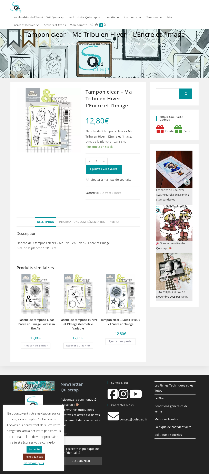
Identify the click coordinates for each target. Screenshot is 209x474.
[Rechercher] (185, 93)
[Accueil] (47, 43)
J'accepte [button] (34, 449)
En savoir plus (34, 463)
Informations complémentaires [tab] (82, 222)
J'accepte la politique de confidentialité (80, 451)
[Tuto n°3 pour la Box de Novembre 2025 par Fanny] (174, 271)
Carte (186, 131)
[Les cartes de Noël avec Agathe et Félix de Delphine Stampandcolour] (174, 169)
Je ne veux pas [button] (34, 456)
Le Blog (159, 398)
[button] (108, 179)
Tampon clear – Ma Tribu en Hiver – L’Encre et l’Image (131, 43)
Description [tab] (45, 222)
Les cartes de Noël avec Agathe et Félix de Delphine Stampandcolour (172, 194)
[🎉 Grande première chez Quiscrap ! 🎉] (174, 223)
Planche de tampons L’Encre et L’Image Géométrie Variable (78, 324)
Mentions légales (166, 419)
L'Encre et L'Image (110, 193)
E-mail (65, 434)
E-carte (169, 131)
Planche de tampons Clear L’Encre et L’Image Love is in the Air (36, 324)
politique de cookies (168, 435)
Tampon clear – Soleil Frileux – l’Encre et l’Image (120, 322)
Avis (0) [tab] (114, 222)
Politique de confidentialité (173, 427)
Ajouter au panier (104, 169)
